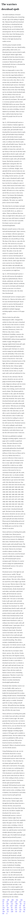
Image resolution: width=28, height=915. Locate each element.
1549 (7, 903)
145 (7, 905)
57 (6, 913)
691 (3, 901)
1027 (3, 899)
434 (7, 901)
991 (24, 909)
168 (20, 903)
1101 (24, 907)
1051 (17, 899)
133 (8, 911)
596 (3, 909)
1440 (16, 905)
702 (20, 905)
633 (20, 907)
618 (8, 907)
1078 (16, 907)
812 (24, 911)
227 (24, 903)
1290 (11, 901)
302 (12, 907)
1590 (16, 903)
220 (3, 905)
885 (24, 905)
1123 (12, 903)
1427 (20, 901)
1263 (21, 899)
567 (16, 909)
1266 (7, 909)
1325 (11, 905)
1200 (12, 899)
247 (3, 903)
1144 (16, 901)
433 (20, 911)
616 (16, 911)
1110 (20, 909)
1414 (3, 907)
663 (3, 913)
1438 (3, 911)
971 (24, 901)
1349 (12, 911)
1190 (8, 899)
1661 (12, 909)
